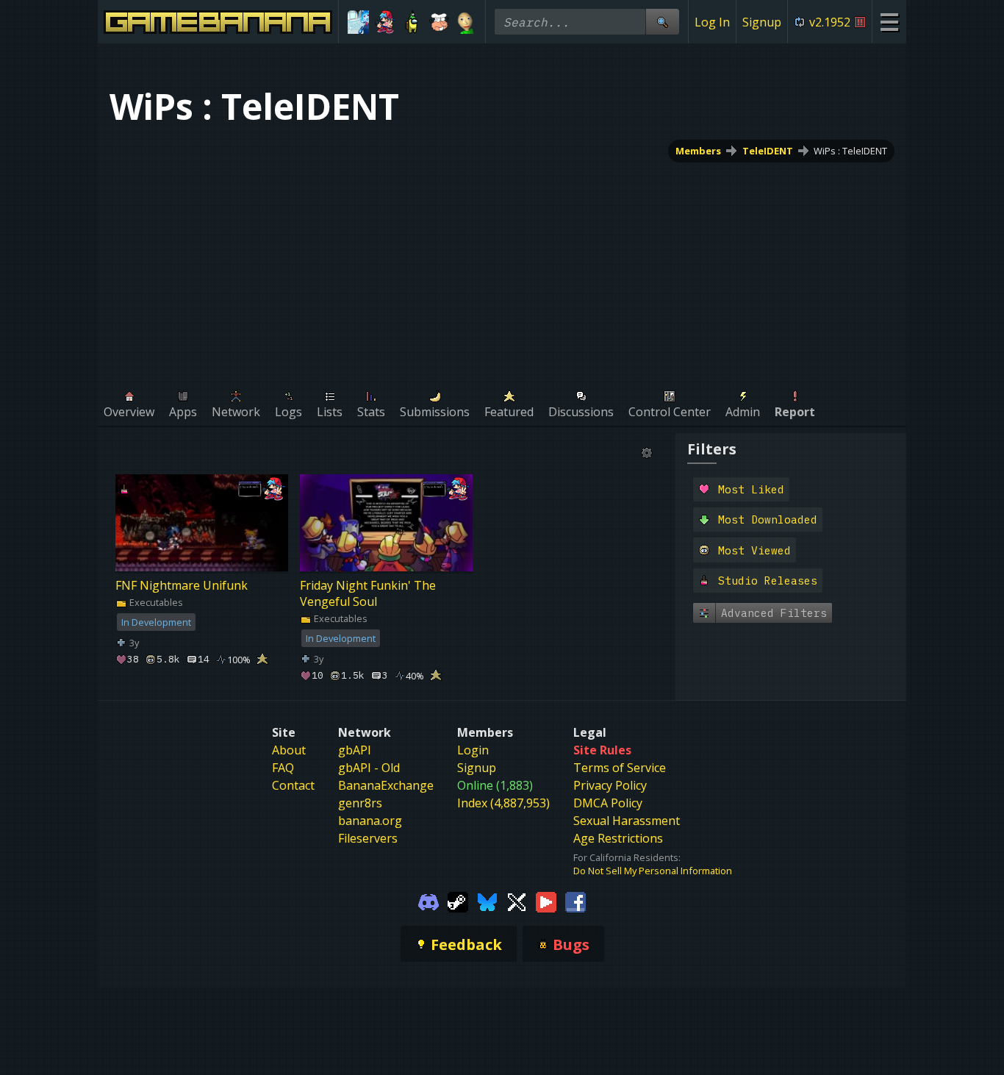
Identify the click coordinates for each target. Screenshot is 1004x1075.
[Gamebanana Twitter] (516, 901)
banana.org (370, 821)
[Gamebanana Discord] (428, 901)
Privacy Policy (610, 785)
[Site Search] (662, 22)
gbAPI (354, 750)
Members (698, 150)
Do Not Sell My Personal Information (652, 870)
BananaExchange (386, 785)
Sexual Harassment (626, 821)
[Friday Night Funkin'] (385, 22)
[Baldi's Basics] (465, 22)
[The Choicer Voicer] (358, 22)
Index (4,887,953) (503, 803)
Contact (293, 785)
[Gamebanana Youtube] (546, 901)
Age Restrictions (618, 838)
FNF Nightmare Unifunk (181, 585)
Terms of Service (619, 768)
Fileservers (368, 838)
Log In (712, 22)
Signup (761, 22)
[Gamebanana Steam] (458, 901)
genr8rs (360, 803)
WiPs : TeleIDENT (850, 150)
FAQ (283, 768)
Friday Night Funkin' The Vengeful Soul (368, 593)
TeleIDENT (767, 150)
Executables (155, 602)
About (289, 750)
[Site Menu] (889, 21)
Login (473, 750)
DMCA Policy (607, 803)
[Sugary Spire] (439, 22)
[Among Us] (412, 22)
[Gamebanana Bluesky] (487, 901)
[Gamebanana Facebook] (575, 901)
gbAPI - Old (369, 768)
